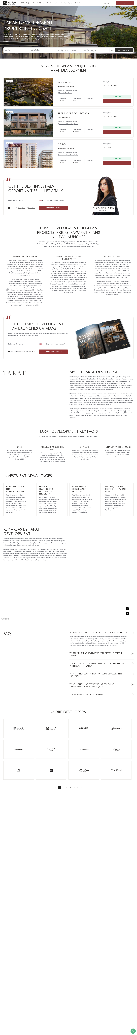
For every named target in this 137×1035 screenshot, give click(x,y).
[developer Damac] (18, 749)
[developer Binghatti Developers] (116, 770)
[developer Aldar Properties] (18, 770)
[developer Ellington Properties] (116, 749)
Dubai (76, 124)
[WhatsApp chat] (133, 1031)
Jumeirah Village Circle (66, 155)
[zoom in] (127, 608)
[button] (42, 200)
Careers (70, 3)
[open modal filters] (112, 50)
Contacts (77, 3)
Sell (34, 3)
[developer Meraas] (116, 728)
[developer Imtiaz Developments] (83, 770)
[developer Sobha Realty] (51, 749)
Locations (56, 3)
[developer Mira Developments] (51, 728)
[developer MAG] (51, 770)
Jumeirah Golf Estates (66, 124)
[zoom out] (127, 613)
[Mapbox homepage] (5, 619)
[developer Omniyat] (83, 749)
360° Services (41, 3)
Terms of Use (31, 208)
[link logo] (9, 3)
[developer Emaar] (18, 728)
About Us (64, 3)
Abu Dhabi (68, 93)
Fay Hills (61, 93)
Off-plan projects (26, 3)
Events (49, 3)
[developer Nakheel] (83, 728)
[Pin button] (132, 633)
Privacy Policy (21, 208)
